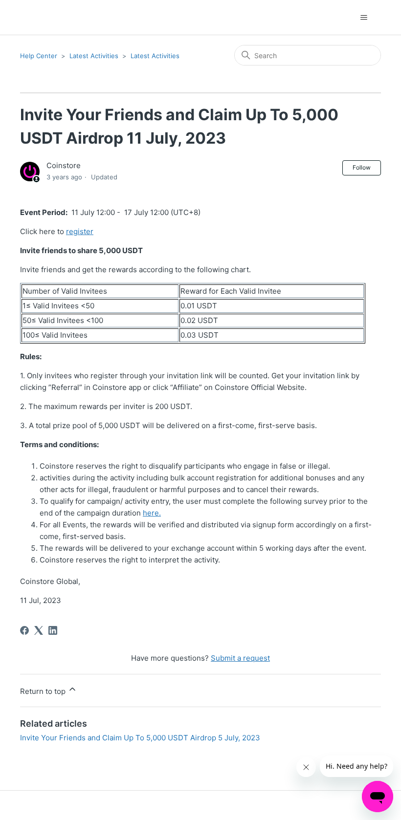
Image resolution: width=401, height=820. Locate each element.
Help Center (38, 56)
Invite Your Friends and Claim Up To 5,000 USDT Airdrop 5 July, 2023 (140, 737)
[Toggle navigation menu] (363, 17)
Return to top (43, 691)
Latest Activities (93, 56)
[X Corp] (38, 630)
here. (152, 513)
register (79, 231)
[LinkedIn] (52, 630)
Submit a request (240, 658)
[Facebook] (24, 630)
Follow (362, 167)
